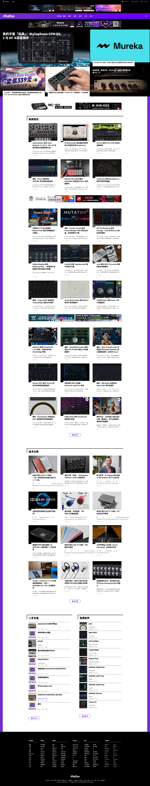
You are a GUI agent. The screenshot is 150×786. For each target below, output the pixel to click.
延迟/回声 (54, 748)
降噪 (62, 744)
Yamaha (115, 766)
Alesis (114, 744)
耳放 (85, 761)
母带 (62, 748)
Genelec (107, 752)
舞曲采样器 (95, 764)
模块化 (42, 757)
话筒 (85, 755)
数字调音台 (86, 753)
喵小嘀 (59, 780)
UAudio (115, 764)
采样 (42, 750)
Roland (114, 763)
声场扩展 (54, 752)
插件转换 (75, 763)
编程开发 (75, 766)
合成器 (94, 744)
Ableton (106, 744)
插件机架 (75, 753)
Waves (106, 766)
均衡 (53, 759)
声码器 (53, 763)
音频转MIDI (63, 757)
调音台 (53, 753)
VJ (73, 759)
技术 (80, 16)
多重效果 (54, 764)
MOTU (106, 757)
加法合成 (43, 746)
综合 (30, 766)
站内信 (13, 1)
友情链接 (103, 780)
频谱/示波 (63, 746)
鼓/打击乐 (31, 753)
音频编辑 (75, 752)
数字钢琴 (95, 752)
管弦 (30, 752)
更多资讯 (75, 435)
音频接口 (86, 750)
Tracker (74, 755)
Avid (114, 748)
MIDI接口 (86, 748)
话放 (85, 759)
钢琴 (30, 755)
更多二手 (34, 718)
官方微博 (136, 1)
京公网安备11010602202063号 (87, 782)
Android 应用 (53, 780)
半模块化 (43, 755)
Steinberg (107, 764)
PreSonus (107, 759)
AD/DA (94, 755)
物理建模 (43, 764)
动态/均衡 (95, 757)
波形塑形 (43, 761)
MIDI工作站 (75, 748)
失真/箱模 (63, 755)
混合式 (42, 753)
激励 (53, 744)
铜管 (30, 744)
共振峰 (42, 763)
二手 (85, 16)
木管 (30, 764)
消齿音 (53, 750)
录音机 (62, 761)
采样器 (94, 763)
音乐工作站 (75, 746)
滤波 (53, 757)
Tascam (106, 763)
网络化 (62, 763)
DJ (73, 757)
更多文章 (75, 601)
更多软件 (85, 716)
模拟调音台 (86, 752)
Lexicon (115, 753)
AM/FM (42, 748)
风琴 (30, 763)
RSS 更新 (80, 780)
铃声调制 (63, 764)
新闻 (64, 16)
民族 (30, 746)
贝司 (30, 748)
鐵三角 (114, 746)
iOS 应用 (47, 780)
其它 (42, 766)
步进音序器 (75, 761)
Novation (115, 759)
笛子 (30, 761)
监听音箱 (86, 763)
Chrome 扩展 (86, 780)
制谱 (74, 764)
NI (113, 757)
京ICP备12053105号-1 (74, 782)
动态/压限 (63, 752)
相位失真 (43, 759)
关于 (92, 780)
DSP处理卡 (86, 764)
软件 (75, 16)
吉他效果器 (95, 753)
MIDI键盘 (86, 744)
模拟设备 (95, 746)
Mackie (106, 755)
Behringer (107, 748)
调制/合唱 (63, 753)
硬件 (69, 16)
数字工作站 (95, 759)
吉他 (30, 759)
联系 (95, 780)
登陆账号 (7, 1)
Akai (106, 746)
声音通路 (63, 759)
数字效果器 (86, 766)
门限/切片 (54, 761)
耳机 (85, 757)
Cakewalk (115, 750)
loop (30, 757)
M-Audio (115, 755)
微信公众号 (126, 1)
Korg (106, 753)
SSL (105, 761)
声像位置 (54, 766)
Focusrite (107, 750)
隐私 (98, 780)
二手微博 (145, 1)
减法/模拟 (43, 744)
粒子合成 (43, 752)
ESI (114, 752)
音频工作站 (75, 744)
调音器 (62, 766)
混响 (53, 746)
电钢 (30, 750)
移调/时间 (54, 755)
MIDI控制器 (86, 746)
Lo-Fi (62, 750)
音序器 (94, 766)
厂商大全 (59, 16)
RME (114, 761)
